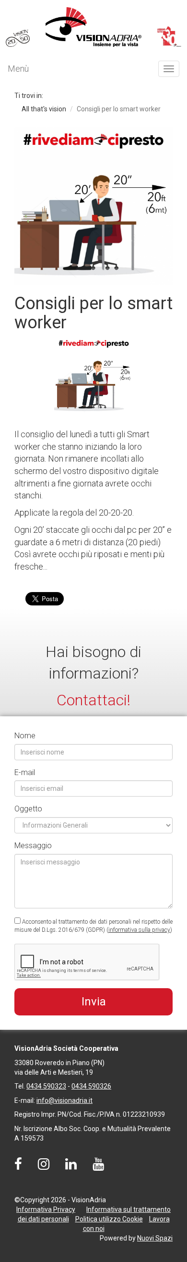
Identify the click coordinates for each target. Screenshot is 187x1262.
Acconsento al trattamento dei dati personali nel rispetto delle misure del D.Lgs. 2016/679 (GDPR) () (93, 925)
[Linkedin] (71, 1166)
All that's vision (44, 109)
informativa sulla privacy (139, 930)
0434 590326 (91, 1086)
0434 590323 (46, 1086)
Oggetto (28, 808)
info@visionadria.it (64, 1100)
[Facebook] (18, 1166)
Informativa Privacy (45, 1209)
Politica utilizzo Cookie (109, 1219)
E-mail (24, 772)
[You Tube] (98, 1166)
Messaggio (33, 845)
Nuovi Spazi (155, 1238)
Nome (24, 735)
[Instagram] (43, 1166)
